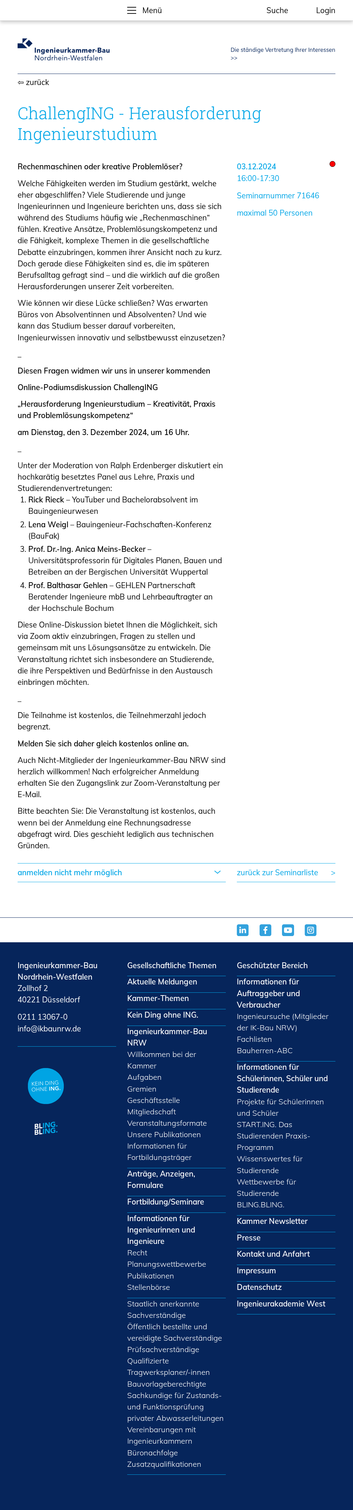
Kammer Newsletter (272, 1221)
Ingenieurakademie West (281, 1304)
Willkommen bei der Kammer (161, 1059)
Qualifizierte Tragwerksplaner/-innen (168, 1366)
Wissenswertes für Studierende (270, 1164)
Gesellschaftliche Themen (171, 965)
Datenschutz (259, 1287)
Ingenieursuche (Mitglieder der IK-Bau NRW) (283, 1021)
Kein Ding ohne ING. (162, 1015)
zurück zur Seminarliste (277, 872)
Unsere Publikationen (164, 1134)
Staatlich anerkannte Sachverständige (163, 1309)
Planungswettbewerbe (166, 1264)
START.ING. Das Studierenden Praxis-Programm (273, 1136)
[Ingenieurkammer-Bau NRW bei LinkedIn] (248, 936)
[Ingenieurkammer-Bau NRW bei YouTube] (293, 936)
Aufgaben (144, 1077)
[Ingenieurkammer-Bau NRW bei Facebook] (271, 936)
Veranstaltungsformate (167, 1123)
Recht (137, 1252)
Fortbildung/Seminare (165, 1202)
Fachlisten (254, 1039)
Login (325, 10)
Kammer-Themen (158, 998)
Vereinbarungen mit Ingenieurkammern (161, 1435)
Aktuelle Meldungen (162, 982)
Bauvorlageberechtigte (166, 1384)
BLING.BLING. (260, 1204)
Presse (249, 1238)
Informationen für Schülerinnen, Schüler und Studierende (282, 1078)
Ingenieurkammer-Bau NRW (167, 1037)
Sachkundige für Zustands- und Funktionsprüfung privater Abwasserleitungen (175, 1406)
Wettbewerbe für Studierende (266, 1187)
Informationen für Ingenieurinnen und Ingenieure (161, 1230)
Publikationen (150, 1276)
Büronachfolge (152, 1452)
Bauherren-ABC (265, 1050)
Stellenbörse (148, 1287)
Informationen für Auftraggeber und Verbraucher (268, 993)
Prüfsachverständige (163, 1349)
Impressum (256, 1270)
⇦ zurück (33, 82)
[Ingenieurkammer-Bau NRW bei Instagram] (316, 936)
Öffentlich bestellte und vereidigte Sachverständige (174, 1332)
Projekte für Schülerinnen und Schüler (280, 1107)
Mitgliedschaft (151, 1111)
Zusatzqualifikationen (164, 1464)
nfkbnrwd (48, 1029)
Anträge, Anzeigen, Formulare (161, 1179)
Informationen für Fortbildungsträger (159, 1151)
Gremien (142, 1089)
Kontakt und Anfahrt (273, 1254)
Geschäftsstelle (153, 1100)
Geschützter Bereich (272, 965)
